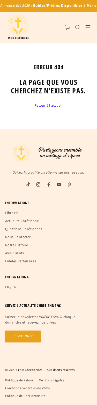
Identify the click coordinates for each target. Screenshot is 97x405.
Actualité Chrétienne (22, 221)
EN (14, 287)
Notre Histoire (16, 245)
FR (7, 287)
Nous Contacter (18, 237)
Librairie (12, 213)
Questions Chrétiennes (23, 229)
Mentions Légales (51, 380)
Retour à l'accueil (48, 105)
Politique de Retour (19, 380)
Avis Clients (14, 253)
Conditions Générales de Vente (27, 388)
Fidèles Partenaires (20, 261)
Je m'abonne (23, 336)
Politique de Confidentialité (25, 396)
